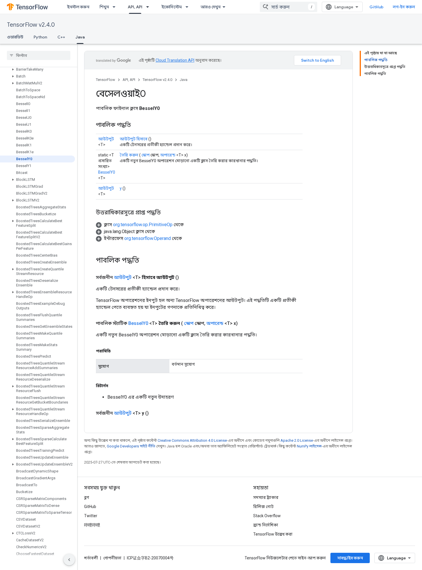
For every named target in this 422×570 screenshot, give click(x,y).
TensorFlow (105, 79)
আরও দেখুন (210, 6)
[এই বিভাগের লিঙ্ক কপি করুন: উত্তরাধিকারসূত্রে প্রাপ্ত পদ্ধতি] (166, 213)
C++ (61, 37)
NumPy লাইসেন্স (309, 446)
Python (40, 37)
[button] (37, 69)
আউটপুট (106, 139)
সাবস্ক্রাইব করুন (350, 558)
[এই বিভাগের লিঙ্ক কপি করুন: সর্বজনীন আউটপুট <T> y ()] (155, 413)
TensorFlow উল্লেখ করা (273, 534)
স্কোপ (146, 155)
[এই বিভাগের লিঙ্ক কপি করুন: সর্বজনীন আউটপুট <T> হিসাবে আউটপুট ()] (185, 277)
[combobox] (288, 7)
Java (80, 37)
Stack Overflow (267, 515)
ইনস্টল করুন (78, 6)
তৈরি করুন (129, 155)
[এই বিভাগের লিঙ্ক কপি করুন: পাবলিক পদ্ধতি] (136, 125)
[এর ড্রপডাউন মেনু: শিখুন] (116, 7)
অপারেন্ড (167, 155)
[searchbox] (38, 55)
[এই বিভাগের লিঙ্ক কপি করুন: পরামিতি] (116, 351)
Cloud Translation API (175, 60)
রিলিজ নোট (263, 506)
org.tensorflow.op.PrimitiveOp (143, 224)
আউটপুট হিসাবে (134, 139)
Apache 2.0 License (296, 440)
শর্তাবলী (91, 558)
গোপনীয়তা (112, 558)
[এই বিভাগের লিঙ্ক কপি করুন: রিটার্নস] (114, 385)
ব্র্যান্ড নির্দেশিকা (265, 525)
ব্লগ (86, 497)
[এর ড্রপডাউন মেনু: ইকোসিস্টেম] (188, 7)
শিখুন (104, 6)
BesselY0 (106, 172)
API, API (135, 6)
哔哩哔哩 (92, 525)
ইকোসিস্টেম (171, 6)
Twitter (90, 515)
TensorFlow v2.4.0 (31, 24)
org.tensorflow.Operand (147, 238)
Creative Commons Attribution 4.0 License (192, 440)
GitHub (376, 6)
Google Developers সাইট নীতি (131, 446)
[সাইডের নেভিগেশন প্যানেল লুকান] (69, 559)
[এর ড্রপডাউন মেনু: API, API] (149, 7)
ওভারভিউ (15, 37)
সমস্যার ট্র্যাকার (265, 497)
